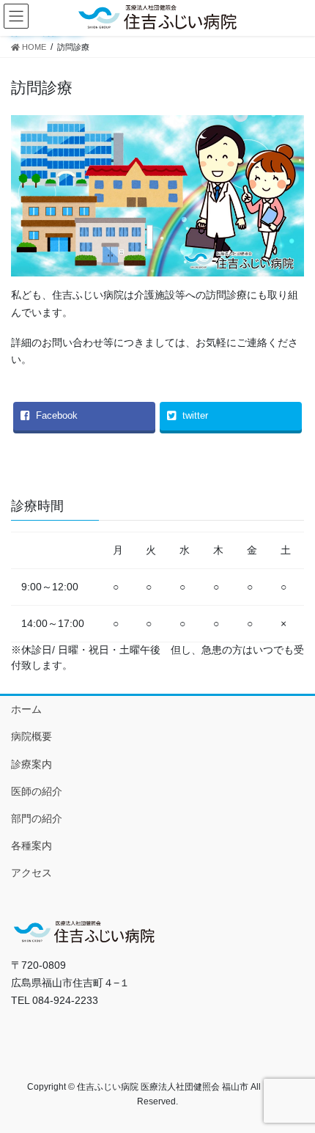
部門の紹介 (36, 818)
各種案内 (31, 845)
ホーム (26, 709)
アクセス (31, 873)
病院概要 (31, 736)
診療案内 (31, 764)
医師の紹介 (36, 791)
